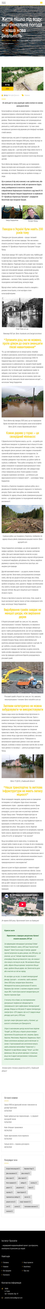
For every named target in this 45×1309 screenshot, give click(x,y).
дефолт (9, 1187)
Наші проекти (28, 1262)
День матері (25, 1173)
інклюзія (9, 1211)
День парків (22, 1178)
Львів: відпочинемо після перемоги (16, 1135)
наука (31, 1187)
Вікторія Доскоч (13, 95)
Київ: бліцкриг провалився (13, 1127)
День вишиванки (11, 1173)
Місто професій (11, 1183)
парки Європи (21, 1192)
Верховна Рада (29, 1169)
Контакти (6, 1275)
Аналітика (27, 1266)
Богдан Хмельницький (13, 1169)
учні (8, 1206)
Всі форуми (7, 1270)
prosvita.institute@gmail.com (13, 1298)
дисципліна (20, 1187)
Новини (27, 95)
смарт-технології (25, 1202)
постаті (27, 1197)
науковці (9, 1192)
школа (17, 1206)
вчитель (34, 1183)
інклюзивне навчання (31, 1206)
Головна (6, 1262)
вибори (23, 1183)
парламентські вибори (13, 1197)
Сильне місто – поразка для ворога (16, 1144)
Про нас (26, 1270)
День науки (10, 1178)
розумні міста (10, 1202)
